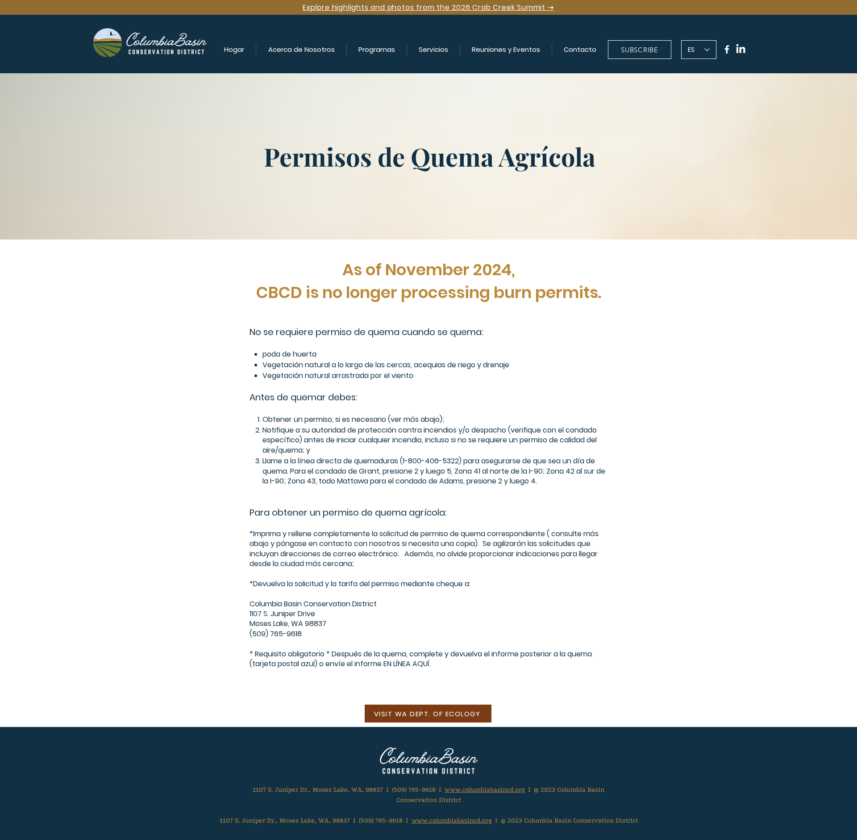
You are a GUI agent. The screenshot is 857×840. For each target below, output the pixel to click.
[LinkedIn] (740, 49)
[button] (301, 49)
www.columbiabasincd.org (485, 790)
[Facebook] (726, 49)
